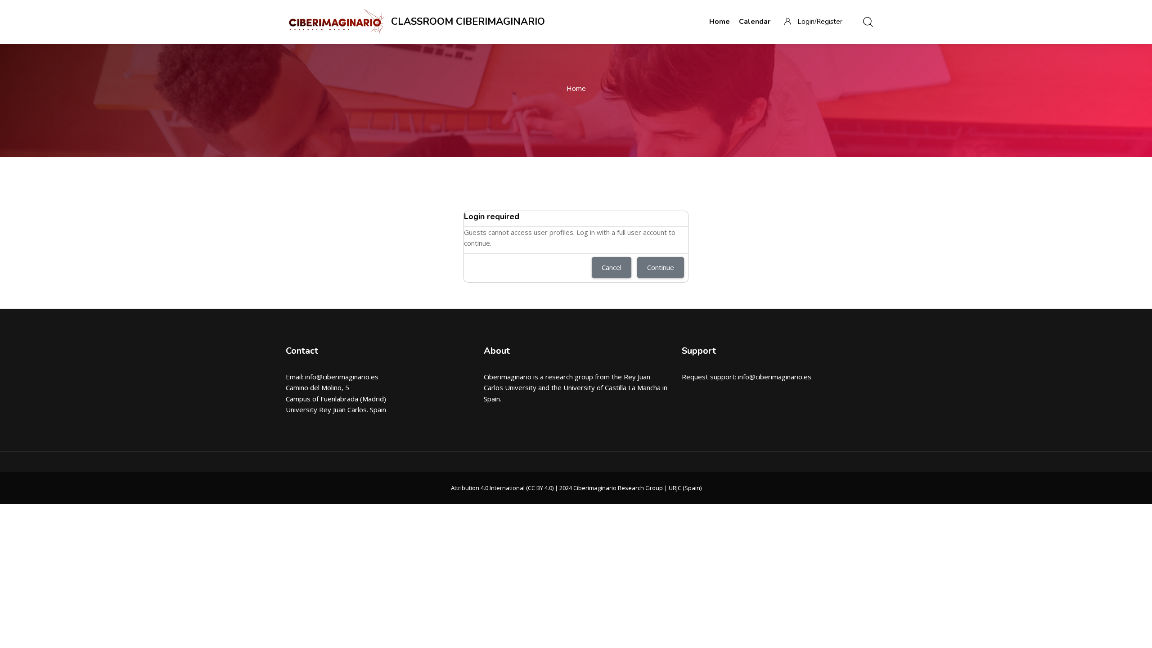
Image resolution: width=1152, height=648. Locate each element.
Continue (660, 267)
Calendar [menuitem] (754, 22)
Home (576, 88)
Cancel (611, 267)
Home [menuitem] (719, 22)
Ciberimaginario (507, 376)
